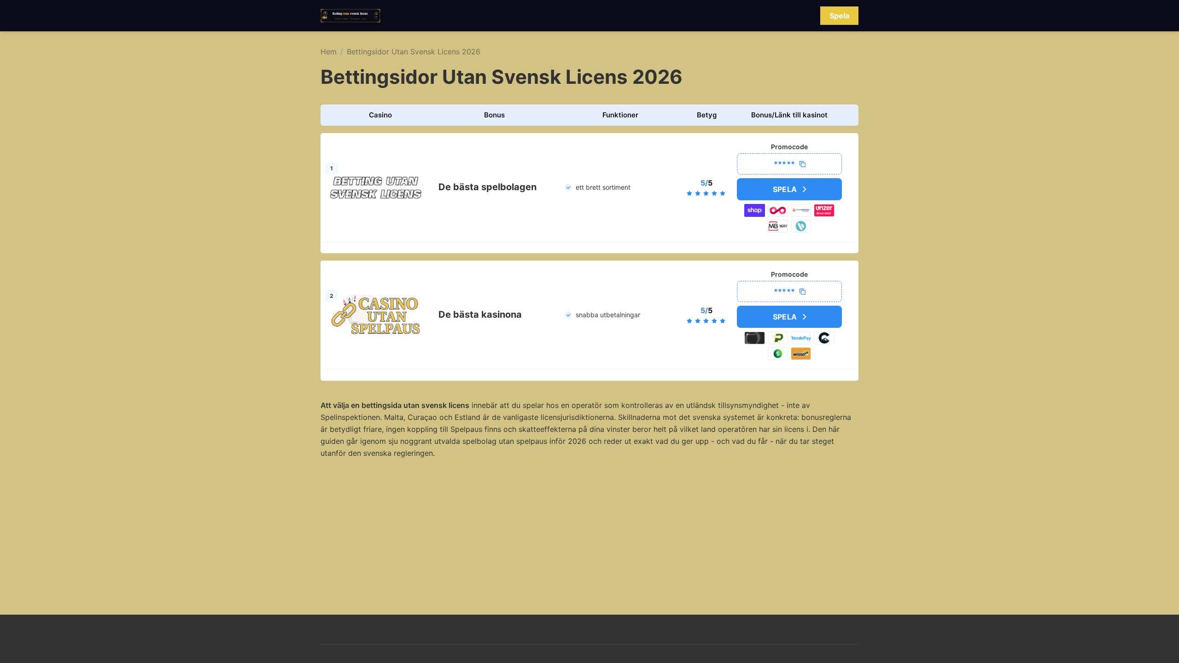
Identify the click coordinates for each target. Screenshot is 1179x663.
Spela (839, 15)
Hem (329, 51)
